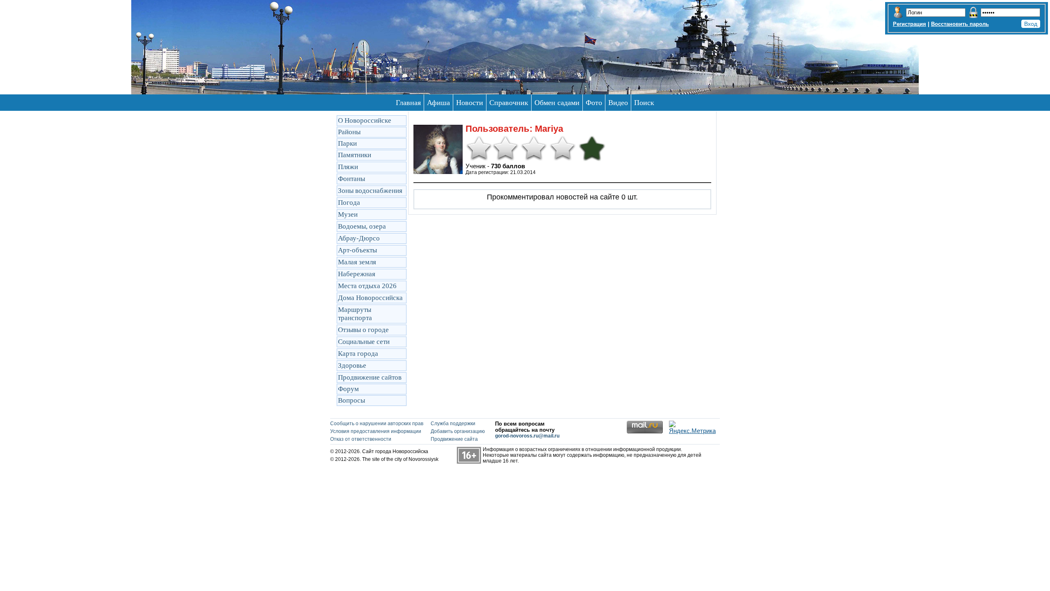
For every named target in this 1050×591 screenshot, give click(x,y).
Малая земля (357, 262)
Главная (408, 102)
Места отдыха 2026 (367, 286)
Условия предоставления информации (375, 431)
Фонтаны (351, 179)
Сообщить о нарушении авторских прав (376, 423)
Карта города (358, 353)
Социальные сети (364, 342)
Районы (349, 132)
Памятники (354, 155)
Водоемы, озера (362, 226)
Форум (348, 389)
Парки (347, 143)
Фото (594, 102)
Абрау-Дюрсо (359, 238)
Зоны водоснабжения (370, 191)
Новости (469, 102)
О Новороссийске (364, 120)
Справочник (508, 102)
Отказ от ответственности (360, 439)
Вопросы (351, 400)
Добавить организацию (458, 431)
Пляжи (348, 167)
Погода (349, 202)
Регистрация (909, 24)
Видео (618, 102)
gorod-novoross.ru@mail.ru (527, 436)
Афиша (438, 102)
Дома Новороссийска (370, 298)
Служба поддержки (453, 423)
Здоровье (352, 365)
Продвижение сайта (454, 439)
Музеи (348, 214)
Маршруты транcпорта (355, 314)
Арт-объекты (357, 250)
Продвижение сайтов (370, 377)
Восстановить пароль (960, 24)
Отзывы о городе (363, 330)
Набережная (356, 274)
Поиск (644, 102)
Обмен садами (557, 102)
